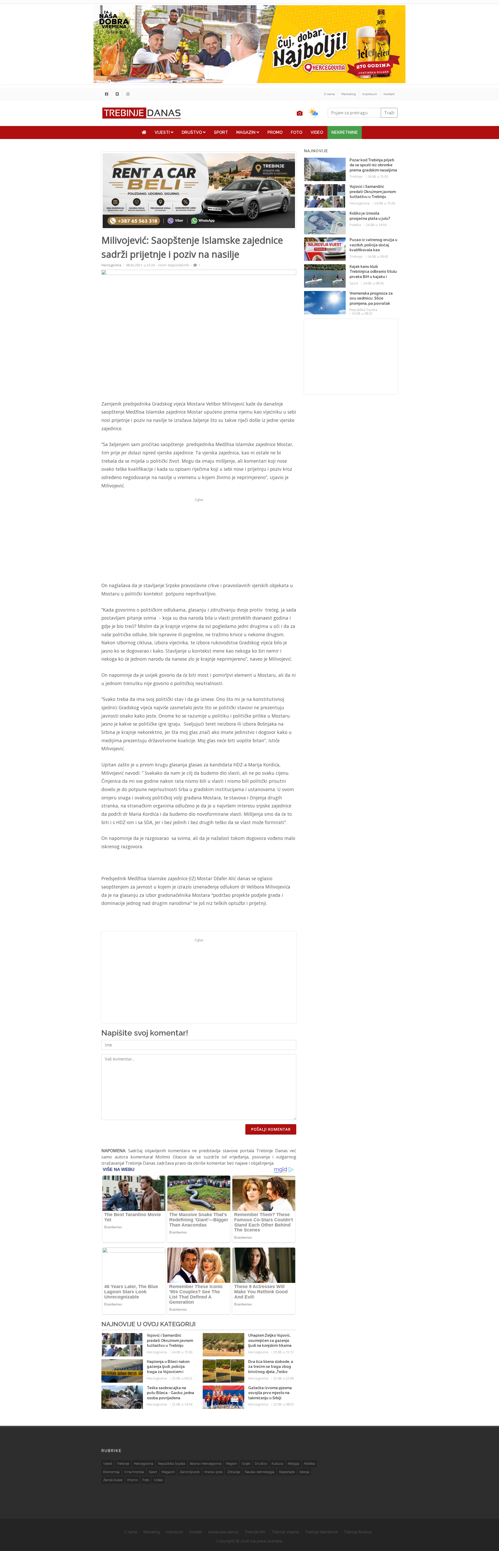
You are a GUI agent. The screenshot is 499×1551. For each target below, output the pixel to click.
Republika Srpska (363, 309)
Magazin (246, 132)
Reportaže (287, 1472)
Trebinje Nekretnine (321, 1532)
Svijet (246, 1464)
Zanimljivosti (190, 1472)
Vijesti (163, 132)
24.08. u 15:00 (182, 1352)
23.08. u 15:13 (283, 1352)
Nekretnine (344, 132)
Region (231, 1464)
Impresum (369, 94)
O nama (329, 94)
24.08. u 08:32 (362, 313)
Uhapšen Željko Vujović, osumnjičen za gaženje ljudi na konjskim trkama (270, 1340)
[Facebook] (106, 94)
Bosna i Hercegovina (205, 1464)
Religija (293, 1464)
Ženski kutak (113, 1480)
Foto (296, 132)
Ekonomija (111, 1472)
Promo (275, 132)
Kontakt (389, 94)
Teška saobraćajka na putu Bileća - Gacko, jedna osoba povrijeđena (170, 1393)
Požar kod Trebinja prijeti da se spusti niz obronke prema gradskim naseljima (373, 165)
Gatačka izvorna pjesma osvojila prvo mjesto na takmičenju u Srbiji (270, 1393)
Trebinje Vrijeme (285, 1532)
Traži (389, 113)
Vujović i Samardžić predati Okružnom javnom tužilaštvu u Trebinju (170, 1340)
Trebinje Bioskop (358, 1532)
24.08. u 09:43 (377, 256)
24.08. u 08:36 (373, 283)
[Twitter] (117, 94)
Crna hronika (134, 1472)
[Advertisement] (69, 133)
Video (317, 132)
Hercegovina (111, 265)
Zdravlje (233, 1472)
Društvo (192, 132)
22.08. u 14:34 (182, 1404)
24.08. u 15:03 (377, 176)
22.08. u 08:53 (283, 1404)
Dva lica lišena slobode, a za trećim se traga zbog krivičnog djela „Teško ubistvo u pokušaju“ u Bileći (270, 1372)
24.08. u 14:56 (376, 224)
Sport (221, 132)
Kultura (277, 1464)
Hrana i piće (213, 1472)
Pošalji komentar (271, 1129)
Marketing (348, 94)
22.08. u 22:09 (283, 1378)
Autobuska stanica (223, 1532)
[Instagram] (128, 94)
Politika (355, 224)
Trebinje (356, 176)
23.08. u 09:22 (182, 1378)
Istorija (304, 1472)
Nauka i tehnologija (259, 1472)
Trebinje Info (255, 1532)
